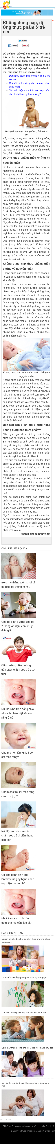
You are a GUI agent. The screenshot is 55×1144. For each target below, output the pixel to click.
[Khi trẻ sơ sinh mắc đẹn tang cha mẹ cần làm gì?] (18, 901)
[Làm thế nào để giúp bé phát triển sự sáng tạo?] (27, 994)
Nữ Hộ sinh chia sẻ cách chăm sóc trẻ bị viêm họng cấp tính (17, 835)
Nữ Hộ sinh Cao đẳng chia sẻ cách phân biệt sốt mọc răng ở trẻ (17, 713)
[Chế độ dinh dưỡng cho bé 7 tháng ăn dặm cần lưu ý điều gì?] (18, 605)
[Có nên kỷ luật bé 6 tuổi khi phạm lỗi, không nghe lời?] (27, 1102)
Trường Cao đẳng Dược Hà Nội (5, 1119)
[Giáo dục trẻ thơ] (9, 3)
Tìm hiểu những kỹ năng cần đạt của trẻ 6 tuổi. (24, 1012)
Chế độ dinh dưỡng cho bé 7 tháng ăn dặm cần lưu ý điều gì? (17, 626)
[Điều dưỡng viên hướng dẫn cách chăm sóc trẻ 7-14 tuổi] (18, 648)
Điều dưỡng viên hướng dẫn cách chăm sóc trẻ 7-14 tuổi (18, 670)
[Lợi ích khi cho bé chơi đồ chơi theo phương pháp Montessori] (27, 958)
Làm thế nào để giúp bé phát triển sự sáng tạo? (25, 977)
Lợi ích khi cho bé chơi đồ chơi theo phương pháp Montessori (26, 940)
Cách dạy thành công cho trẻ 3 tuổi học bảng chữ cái (27, 1048)
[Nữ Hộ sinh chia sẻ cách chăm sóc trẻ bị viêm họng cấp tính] (18, 814)
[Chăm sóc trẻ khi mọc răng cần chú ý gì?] (18, 775)
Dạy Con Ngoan (12, 933)
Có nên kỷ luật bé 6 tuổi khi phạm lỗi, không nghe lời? (25, 1084)
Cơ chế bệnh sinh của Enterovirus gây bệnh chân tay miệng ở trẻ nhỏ (17, 879)
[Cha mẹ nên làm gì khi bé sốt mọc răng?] (18, 736)
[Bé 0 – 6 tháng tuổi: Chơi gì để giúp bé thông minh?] (18, 566)
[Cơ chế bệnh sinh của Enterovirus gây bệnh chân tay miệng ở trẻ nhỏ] (18, 858)
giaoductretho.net (22, 1126)
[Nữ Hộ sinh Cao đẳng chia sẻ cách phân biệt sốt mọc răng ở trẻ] (18, 692)
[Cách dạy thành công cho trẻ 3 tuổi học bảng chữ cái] (27, 1064)
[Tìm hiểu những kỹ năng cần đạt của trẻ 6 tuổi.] (27, 1029)
